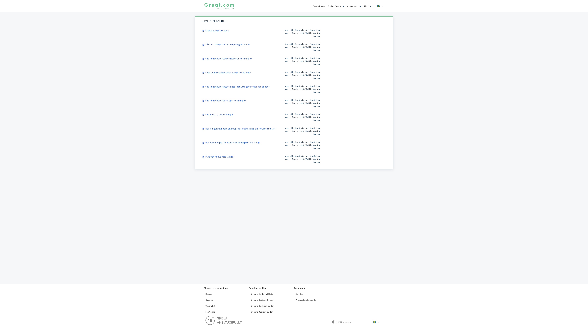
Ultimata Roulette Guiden (262, 300)
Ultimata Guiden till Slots (262, 294)
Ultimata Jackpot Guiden (262, 311)
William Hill (210, 305)
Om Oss (299, 294)
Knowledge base (221, 20)
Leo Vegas (210, 311)
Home (205, 20)
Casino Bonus (319, 6)
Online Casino (334, 6)
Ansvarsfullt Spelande (306, 300)
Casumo (209, 300)
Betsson (209, 294)
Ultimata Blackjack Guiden (262, 305)
